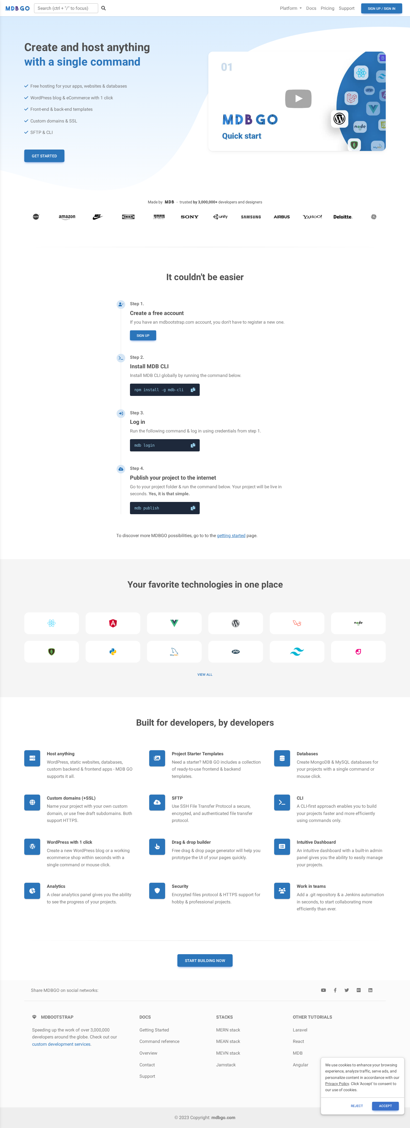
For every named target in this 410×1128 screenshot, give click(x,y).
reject (357, 1106)
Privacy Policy (337, 1083)
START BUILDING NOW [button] (205, 960)
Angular (300, 1064)
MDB (298, 1053)
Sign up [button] (143, 336)
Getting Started (154, 1030)
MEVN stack (228, 1053)
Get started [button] (44, 156)
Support (346, 8)
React (298, 1041)
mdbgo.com (223, 1117)
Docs (311, 8)
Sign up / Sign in (381, 9)
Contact (147, 1064)
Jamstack (226, 1064)
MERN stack (228, 1030)
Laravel (300, 1030)
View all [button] (205, 675)
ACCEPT (385, 1106)
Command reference (159, 1041)
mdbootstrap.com (176, 322)
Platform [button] (289, 8)
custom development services (61, 1044)
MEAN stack (228, 1041)
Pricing (327, 8)
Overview (148, 1053)
